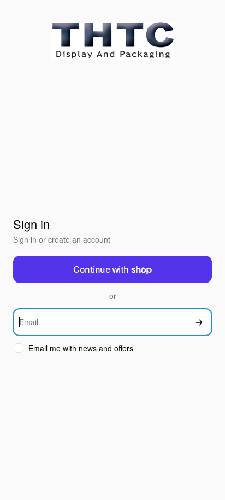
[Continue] (199, 322)
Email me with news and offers (80, 348)
